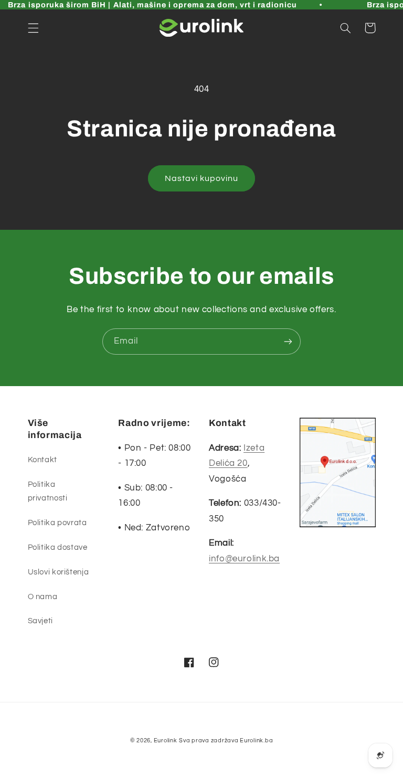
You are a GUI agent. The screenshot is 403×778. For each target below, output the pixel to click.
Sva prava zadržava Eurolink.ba (226, 740)
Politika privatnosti (48, 491)
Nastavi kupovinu (202, 178)
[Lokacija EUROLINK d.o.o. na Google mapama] (338, 475)
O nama (43, 597)
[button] (33, 28)
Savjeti (40, 621)
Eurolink (165, 740)
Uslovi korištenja (58, 572)
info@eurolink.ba (244, 558)
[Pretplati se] (288, 341)
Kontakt (42, 460)
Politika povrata (57, 523)
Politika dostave (58, 547)
